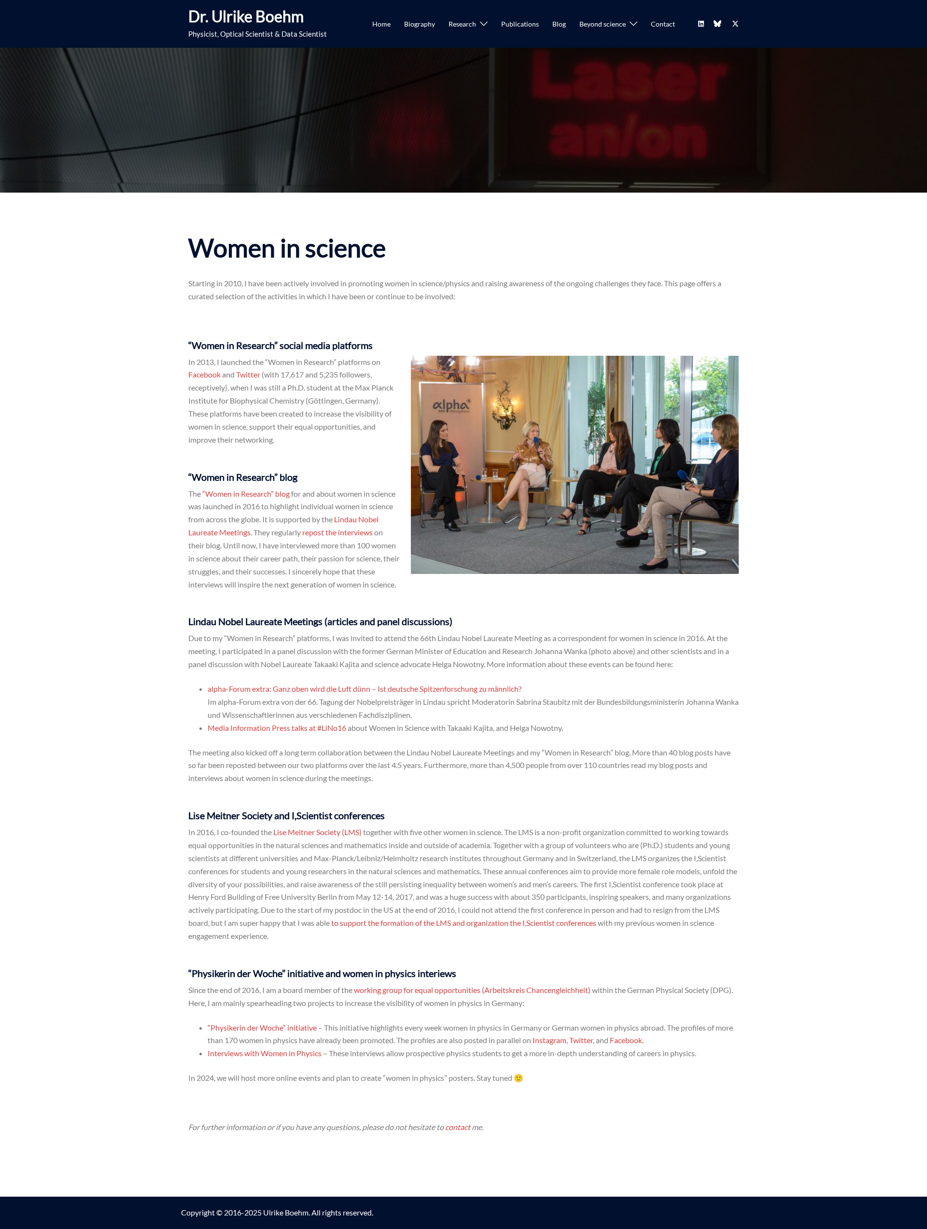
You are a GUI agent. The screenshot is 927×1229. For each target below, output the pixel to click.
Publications (520, 24)
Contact (663, 24)
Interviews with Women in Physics (265, 1053)
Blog (559, 24)
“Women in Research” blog (246, 493)
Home (381, 24)
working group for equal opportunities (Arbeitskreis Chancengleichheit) (472, 989)
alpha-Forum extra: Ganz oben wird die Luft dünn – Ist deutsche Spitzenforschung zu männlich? (364, 688)
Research (462, 24)
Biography (419, 24)
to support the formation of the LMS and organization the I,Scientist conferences (463, 922)
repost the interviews (337, 532)
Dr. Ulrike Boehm (246, 16)
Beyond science (602, 24)
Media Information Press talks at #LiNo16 (277, 727)
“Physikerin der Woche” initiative (262, 1027)
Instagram (549, 1040)
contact (458, 1126)
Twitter (248, 374)
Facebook (204, 374)
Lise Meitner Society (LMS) (317, 832)
